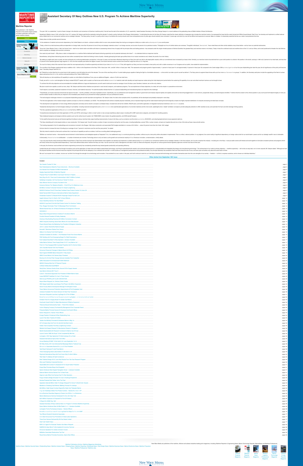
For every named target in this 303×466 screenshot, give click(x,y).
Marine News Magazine (256, 455)
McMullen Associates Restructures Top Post (52, 432)
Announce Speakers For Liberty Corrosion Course (54, 430)
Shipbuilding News (45, 446)
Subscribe (27, 38)
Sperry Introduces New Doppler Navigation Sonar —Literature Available (60, 370)
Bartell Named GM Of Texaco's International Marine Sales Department (59, 193)
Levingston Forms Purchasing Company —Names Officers (56, 409)
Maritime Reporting (80, 446)
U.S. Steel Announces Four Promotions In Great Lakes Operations (58, 417)
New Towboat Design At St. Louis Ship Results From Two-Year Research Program (62, 359)
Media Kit (27, 61)
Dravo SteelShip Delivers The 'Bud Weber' (51, 201)
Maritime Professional (81, 448)
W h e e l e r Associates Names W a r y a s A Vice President (56, 346)
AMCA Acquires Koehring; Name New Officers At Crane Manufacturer (59, 221)
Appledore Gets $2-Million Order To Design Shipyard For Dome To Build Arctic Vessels (64, 383)
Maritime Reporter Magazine (247, 455)
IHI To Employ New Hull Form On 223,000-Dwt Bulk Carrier (56, 323)
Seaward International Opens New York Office (52, 339)
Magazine (27, 41)
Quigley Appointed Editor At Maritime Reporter (52, 172)
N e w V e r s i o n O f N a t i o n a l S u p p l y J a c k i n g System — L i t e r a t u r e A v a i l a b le (66, 297)
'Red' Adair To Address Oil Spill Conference (52, 357)
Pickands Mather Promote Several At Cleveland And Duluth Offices (58, 310)
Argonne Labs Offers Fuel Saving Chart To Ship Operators (56, 375)
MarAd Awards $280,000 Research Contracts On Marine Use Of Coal (59, 331)
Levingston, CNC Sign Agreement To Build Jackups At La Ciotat (57, 336)
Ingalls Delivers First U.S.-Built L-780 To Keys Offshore (55, 198)
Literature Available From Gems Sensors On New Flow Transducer (58, 292)
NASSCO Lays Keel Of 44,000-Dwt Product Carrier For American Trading (60, 203)
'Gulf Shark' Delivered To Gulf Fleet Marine (51, 349)
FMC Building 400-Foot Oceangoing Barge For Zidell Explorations (58, 237)
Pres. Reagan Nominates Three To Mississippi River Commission (58, 206)
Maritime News (20, 446)
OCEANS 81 (43, 211)
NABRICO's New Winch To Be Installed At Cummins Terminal (57, 427)
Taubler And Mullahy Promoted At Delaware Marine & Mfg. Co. (57, 320)
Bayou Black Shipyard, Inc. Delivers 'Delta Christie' (54, 281)
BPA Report (27, 64)
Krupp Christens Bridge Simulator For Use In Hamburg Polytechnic (58, 378)
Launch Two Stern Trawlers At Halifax (50, 318)
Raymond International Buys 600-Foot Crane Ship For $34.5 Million (58, 354)
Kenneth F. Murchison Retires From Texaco (52, 229)
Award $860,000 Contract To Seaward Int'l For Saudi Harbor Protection (59, 365)
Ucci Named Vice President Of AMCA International (54, 169)
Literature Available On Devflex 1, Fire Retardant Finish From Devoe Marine (61, 234)
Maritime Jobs (92, 448)
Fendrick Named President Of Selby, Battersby (53, 216)
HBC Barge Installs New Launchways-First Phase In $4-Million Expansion (60, 284)
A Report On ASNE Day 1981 (48, 401)
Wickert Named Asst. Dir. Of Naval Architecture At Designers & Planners (60, 208)
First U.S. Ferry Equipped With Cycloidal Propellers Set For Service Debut (60, 245)
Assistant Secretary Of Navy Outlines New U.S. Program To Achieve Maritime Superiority (64, 404)
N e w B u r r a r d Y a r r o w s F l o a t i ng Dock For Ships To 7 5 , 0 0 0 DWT (61, 411)
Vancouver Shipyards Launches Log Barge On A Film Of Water (57, 294)
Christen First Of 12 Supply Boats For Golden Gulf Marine (56, 299)
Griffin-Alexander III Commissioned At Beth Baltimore (54, 260)
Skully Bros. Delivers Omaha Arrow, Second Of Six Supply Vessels (58, 268)
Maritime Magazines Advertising (92, 444)
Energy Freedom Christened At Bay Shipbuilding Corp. (55, 315)
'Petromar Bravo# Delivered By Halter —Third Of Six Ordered (57, 305)
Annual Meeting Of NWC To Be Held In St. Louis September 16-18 (58, 341)
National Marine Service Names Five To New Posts (54, 372)
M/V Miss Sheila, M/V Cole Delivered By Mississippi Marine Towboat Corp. (60, 344)
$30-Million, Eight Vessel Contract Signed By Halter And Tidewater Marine (60, 388)
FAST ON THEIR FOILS (46, 422)
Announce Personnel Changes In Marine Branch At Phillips (56, 250)
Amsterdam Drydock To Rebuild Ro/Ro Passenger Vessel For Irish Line (60, 195)
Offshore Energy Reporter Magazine (283, 456)
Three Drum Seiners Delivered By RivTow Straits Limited (55, 419)
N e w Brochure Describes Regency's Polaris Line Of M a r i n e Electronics (60, 393)
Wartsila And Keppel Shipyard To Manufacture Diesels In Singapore (58, 328)
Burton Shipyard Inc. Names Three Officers (52, 313)
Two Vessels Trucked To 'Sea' (48, 164)
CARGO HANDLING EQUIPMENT (49, 266)
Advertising (27, 54)
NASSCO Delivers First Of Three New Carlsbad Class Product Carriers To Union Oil (63, 190)
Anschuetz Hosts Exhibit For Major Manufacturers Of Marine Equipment (59, 302)
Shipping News (70, 446)
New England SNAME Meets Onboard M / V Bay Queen (55, 253)
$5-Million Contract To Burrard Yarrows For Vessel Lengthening (57, 188)
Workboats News (92, 446)
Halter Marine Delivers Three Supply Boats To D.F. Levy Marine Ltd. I (59, 242)
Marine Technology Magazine (274, 455)
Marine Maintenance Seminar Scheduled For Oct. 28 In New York (58, 396)
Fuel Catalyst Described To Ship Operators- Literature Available (57, 240)
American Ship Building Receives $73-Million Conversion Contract (58, 219)
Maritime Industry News (58, 446)
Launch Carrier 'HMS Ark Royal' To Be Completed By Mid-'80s (57, 333)
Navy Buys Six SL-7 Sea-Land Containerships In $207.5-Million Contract (60, 177)
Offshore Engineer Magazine (237, 455)
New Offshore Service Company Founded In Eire (53, 182)
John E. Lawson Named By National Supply (52, 227)
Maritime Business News (116, 446)
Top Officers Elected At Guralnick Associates (52, 414)
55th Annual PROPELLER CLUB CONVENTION (53, 279)
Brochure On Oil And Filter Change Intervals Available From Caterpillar (59, 258)
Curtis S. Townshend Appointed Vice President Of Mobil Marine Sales (59, 273)
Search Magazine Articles (24, 74)
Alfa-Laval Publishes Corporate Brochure (51, 362)
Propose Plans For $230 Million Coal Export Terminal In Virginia (57, 175)
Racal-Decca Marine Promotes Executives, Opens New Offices (57, 435)
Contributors (27, 51)
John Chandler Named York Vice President (52, 247)
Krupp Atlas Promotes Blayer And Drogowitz (52, 367)
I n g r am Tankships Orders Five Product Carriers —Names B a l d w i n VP (61, 391)
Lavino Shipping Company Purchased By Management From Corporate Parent (61, 307)
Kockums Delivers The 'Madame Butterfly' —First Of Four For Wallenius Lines (61, 185)
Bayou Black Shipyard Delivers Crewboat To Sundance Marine (57, 214)
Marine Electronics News (131, 446)
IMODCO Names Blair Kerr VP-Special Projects (53, 263)
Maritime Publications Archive (73, 444)
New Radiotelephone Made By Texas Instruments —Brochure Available (60, 167)
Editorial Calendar (27, 58)
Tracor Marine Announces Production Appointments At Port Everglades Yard (61, 289)
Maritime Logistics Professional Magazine (265, 456)
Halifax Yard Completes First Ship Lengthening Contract (55, 326)
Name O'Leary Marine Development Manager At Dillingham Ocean (58, 286)
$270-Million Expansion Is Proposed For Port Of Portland (55, 398)
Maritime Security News (32, 446)
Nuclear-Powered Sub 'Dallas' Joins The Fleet (52, 380)
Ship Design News (103, 446)
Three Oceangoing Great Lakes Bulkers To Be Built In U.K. (56, 352)
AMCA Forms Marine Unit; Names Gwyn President (54, 255)
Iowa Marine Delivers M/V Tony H (49, 271)
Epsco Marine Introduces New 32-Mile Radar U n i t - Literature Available (60, 406)
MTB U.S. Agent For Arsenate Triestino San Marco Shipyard (56, 424)
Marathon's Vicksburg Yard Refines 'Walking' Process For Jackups (58, 385)
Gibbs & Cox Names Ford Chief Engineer (51, 232)
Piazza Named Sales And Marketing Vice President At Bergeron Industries (60, 224)
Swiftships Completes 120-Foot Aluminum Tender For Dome (56, 180)
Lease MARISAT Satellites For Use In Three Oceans (54, 276)
